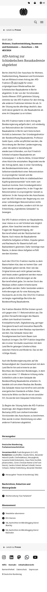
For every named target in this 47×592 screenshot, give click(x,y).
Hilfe (4, 565)
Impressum (33, 569)
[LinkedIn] (11, 557)
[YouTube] (35, 557)
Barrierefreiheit (8, 569)
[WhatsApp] (27, 557)
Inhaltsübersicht (26, 565)
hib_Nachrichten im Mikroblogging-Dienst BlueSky (22, 524)
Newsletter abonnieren (15, 513)
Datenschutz (22, 569)
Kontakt (12, 565)
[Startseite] (23, 12)
